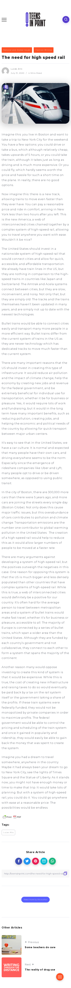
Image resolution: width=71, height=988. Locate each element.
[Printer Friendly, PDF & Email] (12, 817)
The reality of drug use (40, 969)
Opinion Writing (43, 50)
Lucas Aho (16, 68)
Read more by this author (35, 899)
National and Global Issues (16, 50)
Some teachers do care (40, 947)
